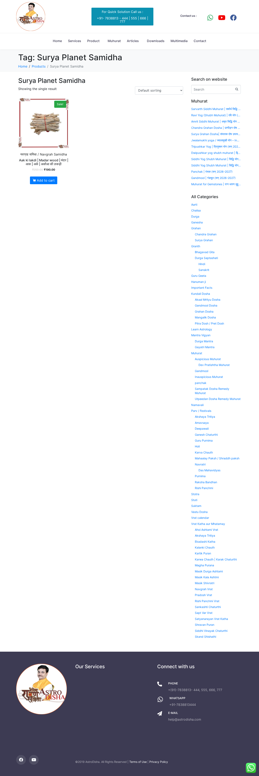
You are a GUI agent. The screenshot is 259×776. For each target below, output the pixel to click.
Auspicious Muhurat (208, 359)
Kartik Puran (203, 553)
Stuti (194, 500)
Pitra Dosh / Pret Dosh (209, 323)
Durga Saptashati (206, 258)
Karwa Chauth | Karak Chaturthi (216, 559)
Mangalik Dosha (205, 317)
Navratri (200, 464)
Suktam (196, 505)
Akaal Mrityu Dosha (207, 299)
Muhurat (114, 41)
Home (57, 41)
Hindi (201, 264)
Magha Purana (204, 565)
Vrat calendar (200, 517)
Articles (133, 41)
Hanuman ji (198, 281)
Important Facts (201, 287)
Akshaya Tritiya (205, 416)
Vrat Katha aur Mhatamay (208, 523)
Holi (197, 446)
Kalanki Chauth (205, 547)
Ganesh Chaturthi (206, 434)
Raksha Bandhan (206, 482)
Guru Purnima (204, 440)
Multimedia (179, 41)
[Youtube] (222, 17)
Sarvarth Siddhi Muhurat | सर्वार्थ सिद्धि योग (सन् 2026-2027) (216, 109)
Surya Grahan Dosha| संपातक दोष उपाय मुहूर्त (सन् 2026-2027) (216, 134)
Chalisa (196, 210)
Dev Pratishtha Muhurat (214, 365)
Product (93, 41)
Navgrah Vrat (204, 589)
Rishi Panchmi (204, 488)
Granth (195, 246)
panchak (200, 383)
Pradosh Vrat (203, 595)
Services (74, 41)
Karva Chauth (204, 452)
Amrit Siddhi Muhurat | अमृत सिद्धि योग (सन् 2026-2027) (216, 121)
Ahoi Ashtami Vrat (206, 529)
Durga (195, 216)
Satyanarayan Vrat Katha (211, 619)
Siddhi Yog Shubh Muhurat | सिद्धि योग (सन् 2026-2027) (216, 159)
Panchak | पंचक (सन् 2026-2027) (211, 171)
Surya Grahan (204, 240)
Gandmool (201, 371)
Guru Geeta (198, 275)
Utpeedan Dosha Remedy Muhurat (218, 399)
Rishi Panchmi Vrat (207, 601)
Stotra (195, 494)
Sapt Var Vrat (203, 612)
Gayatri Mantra (204, 347)
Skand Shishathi (205, 636)
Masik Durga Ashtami (209, 571)
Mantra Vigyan (200, 335)
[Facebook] (233, 17)
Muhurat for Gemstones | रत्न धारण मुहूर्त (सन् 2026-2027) (216, 184)
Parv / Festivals (201, 410)
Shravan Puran (204, 624)
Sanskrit (203, 270)
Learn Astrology (201, 329)
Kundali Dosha (200, 293)
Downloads (156, 41)
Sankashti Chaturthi (208, 607)
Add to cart (46, 180)
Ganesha (197, 222)
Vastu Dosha (199, 512)
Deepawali (202, 428)
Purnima (200, 476)
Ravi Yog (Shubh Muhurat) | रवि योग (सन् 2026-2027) (216, 115)
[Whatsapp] (210, 17)
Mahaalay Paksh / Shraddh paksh (217, 458)
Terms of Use (138, 761)
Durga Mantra (204, 341)
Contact (200, 41)
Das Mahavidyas (209, 470)
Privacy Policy (158, 761)
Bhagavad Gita (204, 252)
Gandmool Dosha (206, 305)
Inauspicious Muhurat (209, 376)
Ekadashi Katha (205, 541)
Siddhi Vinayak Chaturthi (211, 630)
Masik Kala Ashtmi (207, 577)
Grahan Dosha (204, 311)
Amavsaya (202, 422)
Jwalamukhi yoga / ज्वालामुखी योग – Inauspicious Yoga (216, 140)
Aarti (194, 204)
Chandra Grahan (206, 234)
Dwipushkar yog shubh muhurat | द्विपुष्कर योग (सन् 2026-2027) (216, 152)
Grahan (196, 228)
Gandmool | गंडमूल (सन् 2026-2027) (213, 178)
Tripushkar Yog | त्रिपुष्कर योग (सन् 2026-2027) (216, 146)
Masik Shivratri (204, 583)
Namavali (197, 405)
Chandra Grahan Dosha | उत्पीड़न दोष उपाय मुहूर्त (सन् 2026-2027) (216, 127)
